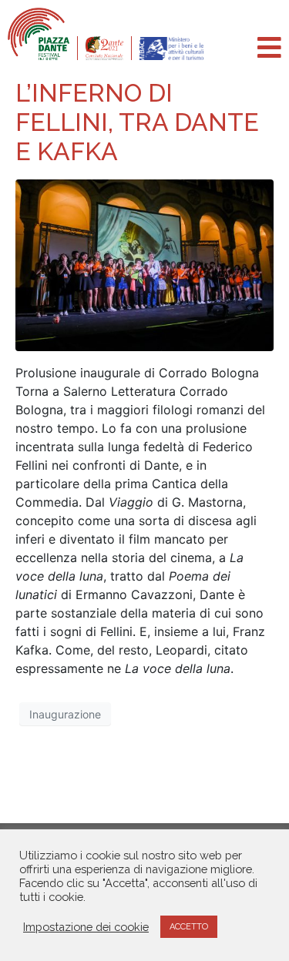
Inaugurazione (65, 714)
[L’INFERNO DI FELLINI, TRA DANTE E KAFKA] (144, 264)
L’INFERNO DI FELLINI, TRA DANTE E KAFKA (137, 122)
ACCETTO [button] (189, 927)
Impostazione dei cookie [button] (86, 926)
